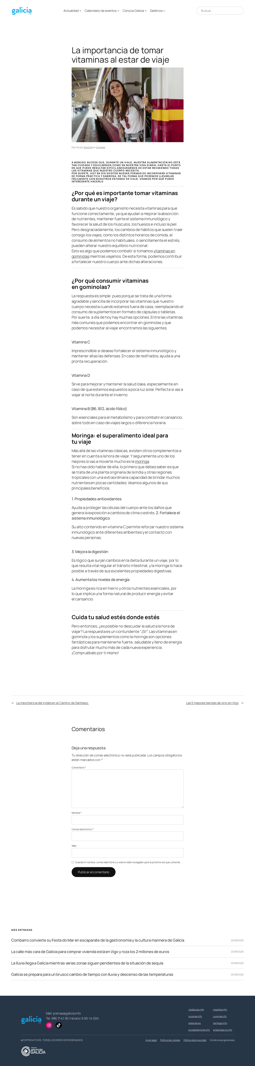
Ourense (100, 147)
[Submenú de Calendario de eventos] (118, 11)
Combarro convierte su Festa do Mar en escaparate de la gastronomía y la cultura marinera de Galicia (97, 940)
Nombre (77, 812)
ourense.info (195, 1016)
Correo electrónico (83, 829)
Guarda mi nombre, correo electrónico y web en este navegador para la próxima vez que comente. (128, 862)
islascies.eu (194, 1023)
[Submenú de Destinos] (164, 11)
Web (74, 845)
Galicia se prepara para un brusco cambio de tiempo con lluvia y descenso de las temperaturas (92, 974)
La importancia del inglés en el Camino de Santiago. (52, 703)
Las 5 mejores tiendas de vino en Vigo (212, 703)
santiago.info (220, 1023)
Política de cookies (170, 1040)
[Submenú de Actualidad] (80, 11)
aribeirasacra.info (222, 1029)
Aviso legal (151, 1040)
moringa (142, 461)
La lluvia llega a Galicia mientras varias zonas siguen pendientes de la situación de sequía (87, 963)
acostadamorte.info (199, 1029)
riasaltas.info (220, 1009)
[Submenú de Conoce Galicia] (146, 11)
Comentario (79, 767)
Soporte (88, 147)
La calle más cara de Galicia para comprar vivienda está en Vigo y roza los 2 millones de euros (90, 952)
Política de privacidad (195, 1040)
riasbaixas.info (196, 1009)
